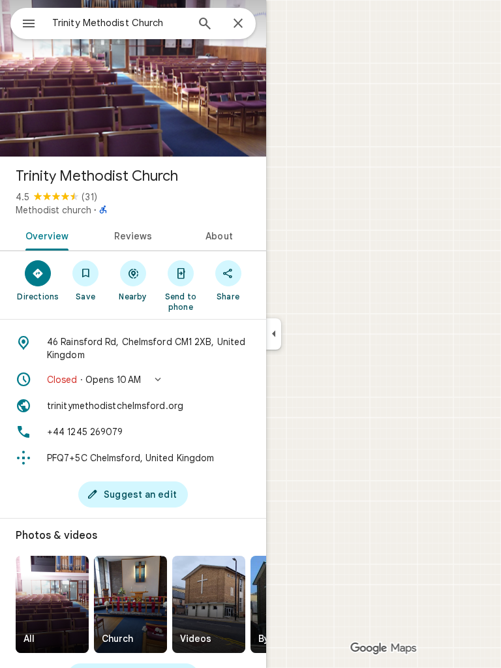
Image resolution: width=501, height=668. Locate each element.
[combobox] (119, 23)
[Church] (130, 604)
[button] (133, 380)
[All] (52, 604)
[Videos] (208, 604)
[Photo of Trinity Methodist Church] (133, 78)
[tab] (44, 234)
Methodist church (53, 210)
